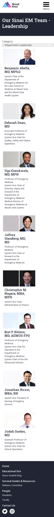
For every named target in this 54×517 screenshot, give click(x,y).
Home (5, 466)
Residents (7, 495)
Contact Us (8, 505)
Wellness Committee (12, 485)
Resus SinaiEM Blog (11, 475)
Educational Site (11, 471)
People (6, 491)
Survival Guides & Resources (18, 481)
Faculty (5, 499)
